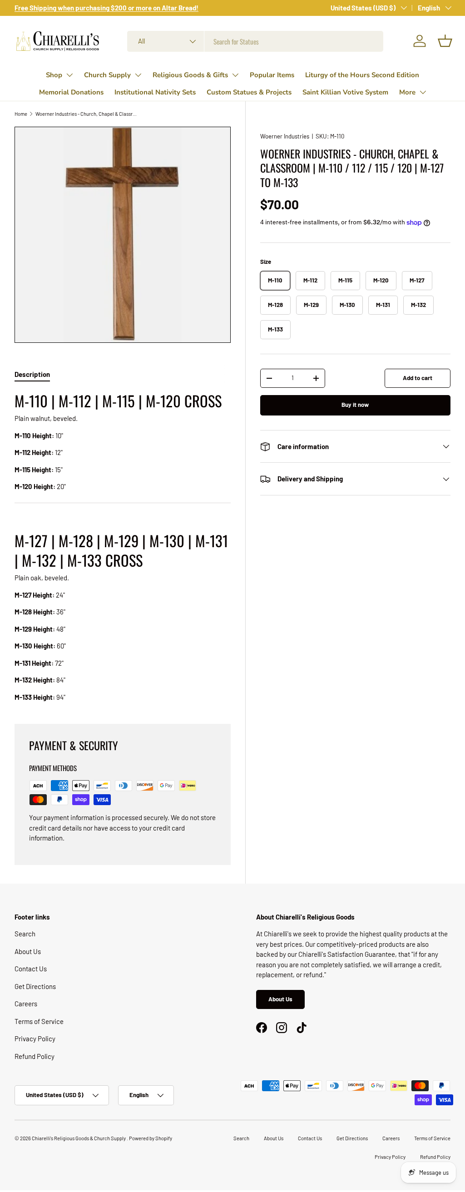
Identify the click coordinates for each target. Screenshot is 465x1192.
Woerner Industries (284, 136)
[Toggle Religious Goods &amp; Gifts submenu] (235, 74)
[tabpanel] (123, 546)
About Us (28, 951)
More (407, 92)
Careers (26, 1003)
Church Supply (107, 74)
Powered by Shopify (150, 1138)
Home (21, 114)
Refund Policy (34, 1056)
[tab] (32, 374)
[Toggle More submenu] (422, 92)
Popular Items (272, 74)
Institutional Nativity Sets (155, 92)
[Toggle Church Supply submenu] (138, 74)
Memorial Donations (71, 92)
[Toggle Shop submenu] (69, 74)
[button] (445, 41)
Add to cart (417, 377)
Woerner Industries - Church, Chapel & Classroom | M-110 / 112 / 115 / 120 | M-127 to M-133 (86, 114)
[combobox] (255, 41)
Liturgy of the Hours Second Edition (362, 74)
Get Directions (35, 986)
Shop (54, 74)
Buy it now (355, 404)
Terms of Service (39, 1021)
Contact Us (31, 968)
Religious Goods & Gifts (190, 74)
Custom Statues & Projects (249, 92)
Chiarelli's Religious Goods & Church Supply (79, 1138)
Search (25, 934)
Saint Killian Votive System (345, 92)
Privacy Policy (35, 1038)
